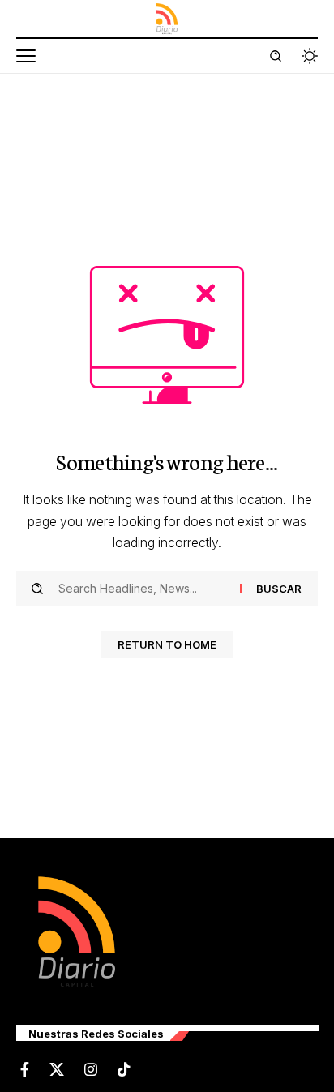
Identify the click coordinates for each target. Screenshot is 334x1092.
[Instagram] (90, 1069)
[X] (56, 1069)
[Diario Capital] (167, 19)
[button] (30, 56)
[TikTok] (124, 1069)
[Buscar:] (143, 588)
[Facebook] (24, 1069)
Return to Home (167, 644)
